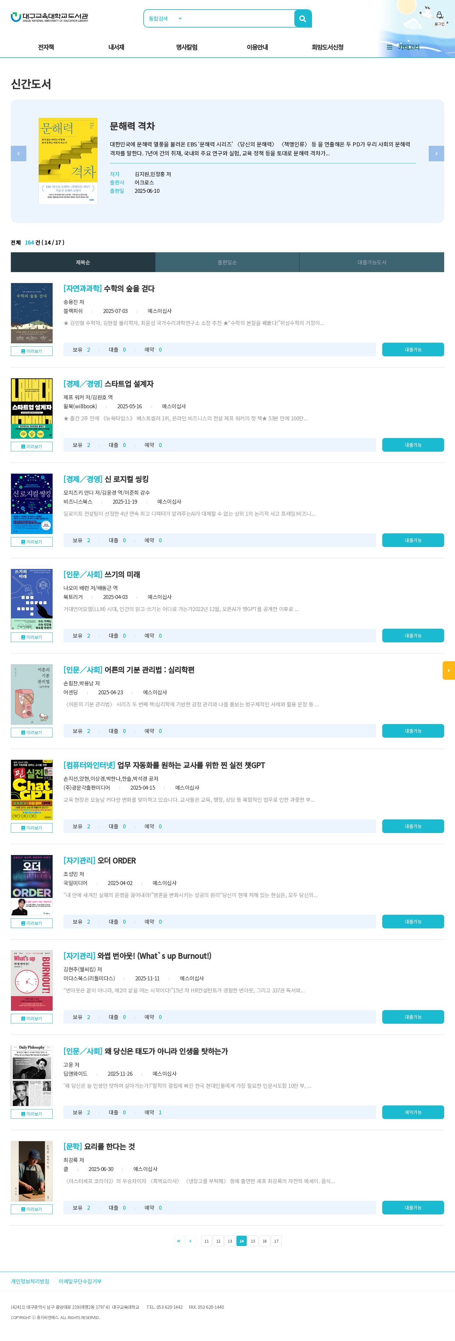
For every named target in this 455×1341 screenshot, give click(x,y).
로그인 (439, 23)
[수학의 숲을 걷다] (32, 313)
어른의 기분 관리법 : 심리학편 (150, 669)
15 (253, 1240)
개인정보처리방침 (30, 1281)
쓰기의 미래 (122, 574)
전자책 (46, 46)
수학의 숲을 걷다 (129, 288)
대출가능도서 (372, 262)
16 (265, 1240)
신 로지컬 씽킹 (127, 478)
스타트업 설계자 (129, 383)
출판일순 (227, 262)
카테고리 (408, 46)
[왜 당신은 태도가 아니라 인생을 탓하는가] (32, 1076)
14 (242, 1240)
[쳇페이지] (178, 1240)
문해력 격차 (132, 125)
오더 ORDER (117, 860)
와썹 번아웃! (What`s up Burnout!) (155, 955)
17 (276, 1240)
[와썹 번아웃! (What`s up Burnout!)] (32, 980)
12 (218, 1240)
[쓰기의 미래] (32, 599)
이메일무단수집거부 (80, 1281)
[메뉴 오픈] (449, 670)
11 (207, 1240)
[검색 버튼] (302, 18)
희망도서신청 (327, 46)
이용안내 (257, 46)
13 (230, 1240)
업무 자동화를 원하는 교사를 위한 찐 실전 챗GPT (191, 764)
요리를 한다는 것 (109, 1146)
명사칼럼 (186, 46)
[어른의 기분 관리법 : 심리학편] (32, 694)
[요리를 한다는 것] (32, 1171)
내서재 (116, 46)
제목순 (83, 262)
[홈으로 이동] (49, 16)
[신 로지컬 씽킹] (32, 504)
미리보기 (34, 351)
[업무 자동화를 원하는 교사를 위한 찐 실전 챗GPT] (32, 790)
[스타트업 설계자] (32, 408)
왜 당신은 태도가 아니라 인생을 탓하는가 (166, 1050)
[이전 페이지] (190, 1240)
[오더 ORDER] (32, 885)
